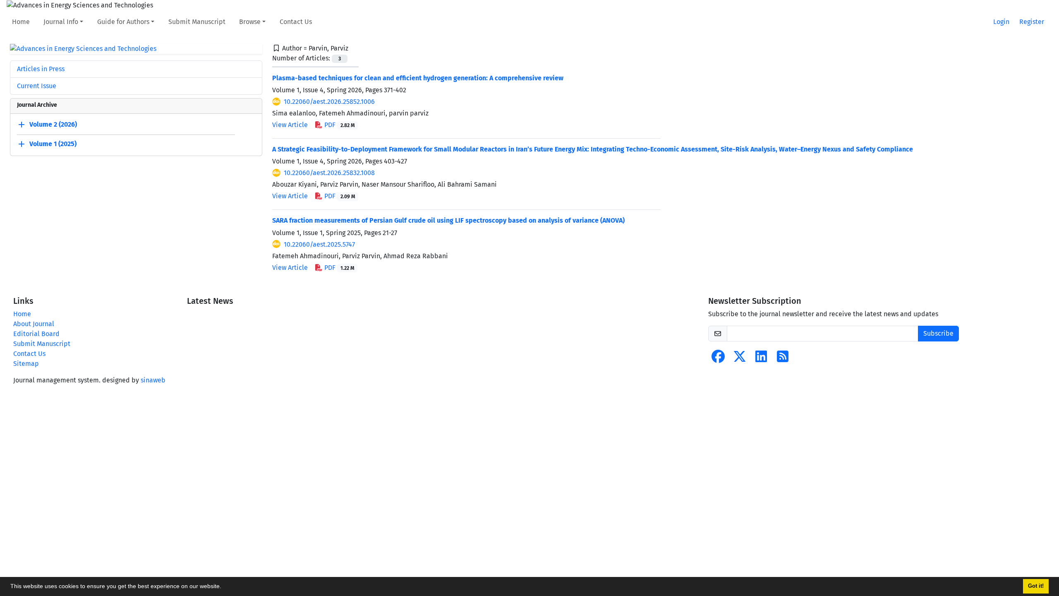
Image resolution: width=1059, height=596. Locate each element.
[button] (224, 587)
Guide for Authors (123, 22)
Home (21, 22)
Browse (250, 22)
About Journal (33, 324)
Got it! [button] (1036, 586)
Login (1001, 22)
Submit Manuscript (196, 22)
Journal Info (60, 22)
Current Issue (36, 86)
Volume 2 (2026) (53, 125)
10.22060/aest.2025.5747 (319, 244)
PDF (339, 125)
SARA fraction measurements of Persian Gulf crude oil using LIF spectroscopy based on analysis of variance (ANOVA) (448, 220)
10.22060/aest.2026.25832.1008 (329, 173)
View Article (290, 125)
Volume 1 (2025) (53, 144)
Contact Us (296, 22)
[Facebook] (718, 359)
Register (1031, 22)
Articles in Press (41, 69)
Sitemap (26, 364)
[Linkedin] (761, 359)
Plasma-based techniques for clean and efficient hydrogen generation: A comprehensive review (417, 78)
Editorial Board (36, 334)
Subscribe (938, 333)
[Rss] (783, 359)
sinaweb (153, 380)
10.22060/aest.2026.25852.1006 (329, 102)
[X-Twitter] (740, 359)
